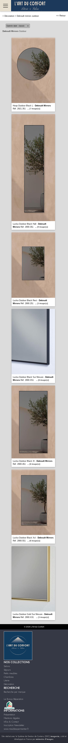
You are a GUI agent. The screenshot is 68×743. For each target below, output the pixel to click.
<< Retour (60, 15)
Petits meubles (10, 673)
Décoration (9, 16)
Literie (6, 680)
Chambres (9, 677)
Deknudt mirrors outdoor (28, 16)
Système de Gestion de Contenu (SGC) (38, 736)
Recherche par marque (14, 692)
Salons (7, 666)
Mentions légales (12, 718)
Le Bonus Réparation (13, 699)
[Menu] (5, 5)
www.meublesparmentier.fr (16, 729)
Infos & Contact (11, 721)
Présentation (9, 714)
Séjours (7, 670)
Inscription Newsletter (14, 725)
